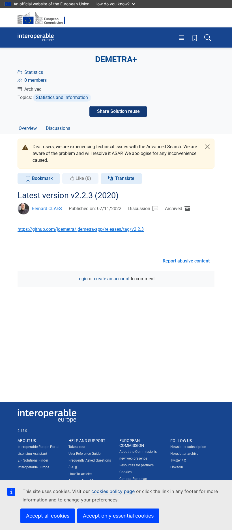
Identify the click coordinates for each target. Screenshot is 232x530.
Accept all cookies (47, 516)
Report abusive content (186, 261)
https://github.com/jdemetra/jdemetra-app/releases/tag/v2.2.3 (81, 229)
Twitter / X (178, 460)
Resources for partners (136, 465)
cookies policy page (113, 491)
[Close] (207, 147)
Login (82, 278)
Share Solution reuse (118, 111)
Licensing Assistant (32, 454)
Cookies (125, 472)
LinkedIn (176, 467)
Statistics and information (62, 97)
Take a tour (76, 447)
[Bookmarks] (194, 37)
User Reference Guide (84, 454)
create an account (112, 278)
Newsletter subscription (188, 447)
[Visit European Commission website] (43, 17)
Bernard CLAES (47, 208)
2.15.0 (22, 431)
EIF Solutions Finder (33, 460)
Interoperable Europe (33, 467)
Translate (124, 178)
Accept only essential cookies (118, 516)
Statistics (33, 72)
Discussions (58, 128)
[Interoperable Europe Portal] (36, 37)
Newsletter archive (184, 454)
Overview (28, 128)
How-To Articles (80, 474)
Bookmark (42, 178)
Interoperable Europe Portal (38, 447)
